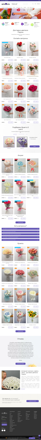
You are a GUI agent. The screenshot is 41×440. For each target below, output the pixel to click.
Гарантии (11, 421)
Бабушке (35, 416)
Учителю (35, 418)
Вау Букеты (7, 7)
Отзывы (11, 419)
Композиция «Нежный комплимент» (20, 78)
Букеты (14, 7)
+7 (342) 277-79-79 (4, 421)
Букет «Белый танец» (7, 57)
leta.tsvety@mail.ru (4, 422)
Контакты (11, 415)
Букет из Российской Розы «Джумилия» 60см (20, 216)
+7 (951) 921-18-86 (14, 4)
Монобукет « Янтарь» (20, 57)
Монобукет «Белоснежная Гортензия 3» (7, 195)
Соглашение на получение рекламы (12, 429)
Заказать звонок (4, 424)
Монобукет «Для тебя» (32, 57)
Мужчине (35, 417)
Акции (28, 7)
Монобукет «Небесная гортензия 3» (20, 174)
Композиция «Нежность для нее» (7, 78)
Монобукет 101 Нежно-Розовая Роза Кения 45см (7, 262)
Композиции (18, 7)
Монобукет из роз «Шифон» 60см (20, 262)
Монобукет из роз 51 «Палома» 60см (20, 283)
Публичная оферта (11, 427)
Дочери (35, 413)
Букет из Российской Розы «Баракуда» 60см (20, 195)
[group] (20, 13)
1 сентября (3, 7)
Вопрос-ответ (12, 420)
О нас (10, 413)
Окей (32, 438)
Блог (10, 414)
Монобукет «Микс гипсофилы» (32, 283)
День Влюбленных (28, 414)
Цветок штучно (32, 7)
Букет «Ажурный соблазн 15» (20, 119)
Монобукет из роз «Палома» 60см (33, 262)
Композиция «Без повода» (33, 78)
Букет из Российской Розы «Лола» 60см (7, 216)
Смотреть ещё (20, 222)
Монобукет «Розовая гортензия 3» (33, 174)
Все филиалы (6, 0)
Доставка (11, 416)
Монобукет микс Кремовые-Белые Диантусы (7, 174)
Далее (35, 146)
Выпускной (27, 419)
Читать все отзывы (20, 363)
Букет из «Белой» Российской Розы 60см (32, 195)
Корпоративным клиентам (12, 423)
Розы (21, 7)
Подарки (10, 7)
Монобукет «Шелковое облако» (32, 119)
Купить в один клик (7, 75)
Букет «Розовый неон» (7, 119)
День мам (27, 415)
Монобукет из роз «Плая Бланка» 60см (7, 283)
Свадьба (25, 7)
